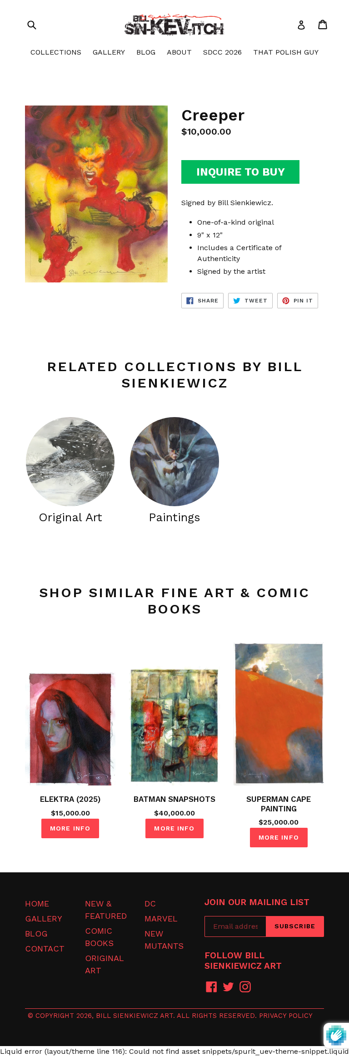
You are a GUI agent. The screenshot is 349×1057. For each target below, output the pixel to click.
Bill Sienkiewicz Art (134, 1016)
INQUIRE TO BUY (240, 172)
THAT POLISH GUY (286, 52)
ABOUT (179, 52)
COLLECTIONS (55, 52)
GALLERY (109, 52)
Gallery (43, 918)
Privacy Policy (286, 1016)
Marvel (161, 918)
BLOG (145, 52)
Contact (45, 948)
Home (37, 903)
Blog (36, 933)
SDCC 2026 (222, 52)
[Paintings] (174, 461)
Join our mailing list (256, 902)
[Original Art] (70, 461)
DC (150, 903)
